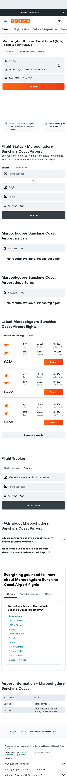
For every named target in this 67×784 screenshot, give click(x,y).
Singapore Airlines (17, 659)
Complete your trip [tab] (30, 594)
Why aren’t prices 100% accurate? (23, 775)
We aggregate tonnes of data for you (25, 769)
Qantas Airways (16, 620)
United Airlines (16, 655)
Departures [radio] (21, 167)
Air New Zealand (16, 651)
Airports (22, 731)
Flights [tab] (48, 594)
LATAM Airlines (16, 625)
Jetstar (12, 629)
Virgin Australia (16, 646)
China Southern (16, 633)
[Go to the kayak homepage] (20, 21)
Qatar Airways (15, 616)
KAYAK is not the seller (17, 763)
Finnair (12, 642)
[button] (63, 12)
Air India (12, 638)
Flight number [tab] (11, 468)
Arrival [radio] (5, 167)
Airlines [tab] (11, 594)
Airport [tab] (28, 468)
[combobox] (36, 187)
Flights (13, 731)
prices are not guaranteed (15, 754)
